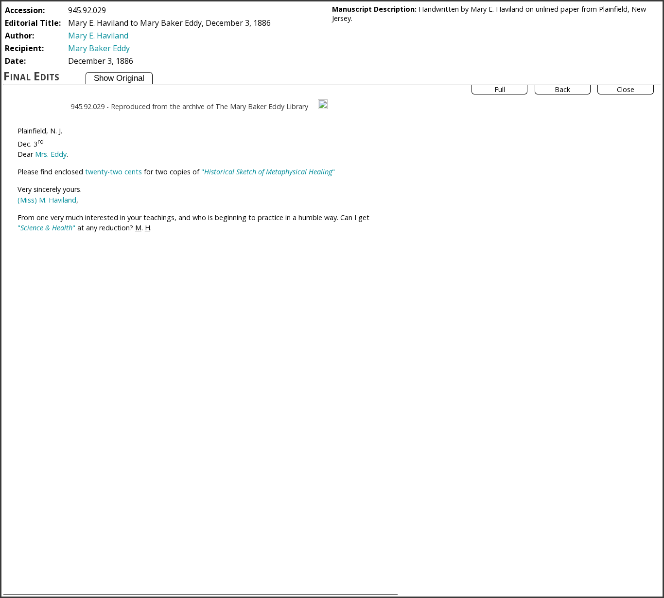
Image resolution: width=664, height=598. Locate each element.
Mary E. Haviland (98, 35)
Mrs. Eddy (51, 154)
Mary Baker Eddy (99, 48)
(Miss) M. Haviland (46, 200)
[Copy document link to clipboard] (323, 104)
